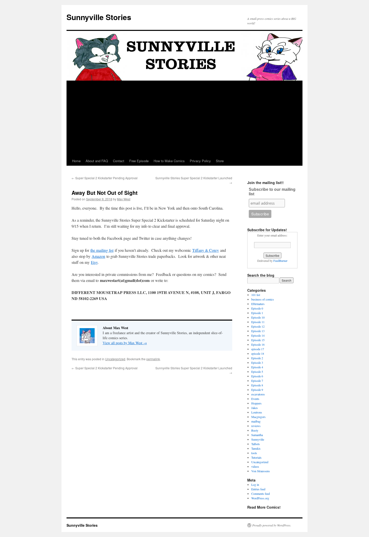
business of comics (262, 299)
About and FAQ (97, 160)
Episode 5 (257, 372)
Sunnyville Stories (99, 17)
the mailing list (101, 250)
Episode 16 (258, 344)
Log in (255, 485)
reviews (256, 426)
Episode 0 (257, 308)
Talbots (255, 444)
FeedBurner (280, 261)
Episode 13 (258, 331)
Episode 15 (258, 340)
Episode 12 (258, 326)
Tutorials (256, 457)
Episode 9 (257, 390)
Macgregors (258, 417)
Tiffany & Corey (205, 250)
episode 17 (257, 349)
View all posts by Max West (125, 342)
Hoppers (256, 403)
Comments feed (260, 494)
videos (255, 466)
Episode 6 (257, 376)
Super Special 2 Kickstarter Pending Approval (105, 178)
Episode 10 (258, 317)
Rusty (254, 430)
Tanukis (256, 448)
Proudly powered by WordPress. (271, 525)
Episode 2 (257, 358)
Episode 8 (257, 385)
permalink (153, 359)
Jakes (254, 408)
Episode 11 (258, 322)
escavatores (258, 394)
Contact (118, 160)
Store (220, 160)
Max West (123, 199)
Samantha (257, 435)
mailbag (256, 421)
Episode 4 (257, 367)
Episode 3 (257, 363)
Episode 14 (258, 335)
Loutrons (256, 412)
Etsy (94, 262)
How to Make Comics (169, 160)
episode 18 (257, 353)
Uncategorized (115, 359)
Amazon (98, 256)
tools (254, 453)
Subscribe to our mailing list (272, 191)
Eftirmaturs (258, 304)
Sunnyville (257, 439)
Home (76, 160)
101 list (255, 295)
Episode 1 (257, 313)
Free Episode (139, 160)
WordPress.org (260, 498)
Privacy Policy (200, 160)
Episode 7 (257, 381)
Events (255, 399)
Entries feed (258, 489)
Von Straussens (260, 471)
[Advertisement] (184, 118)
